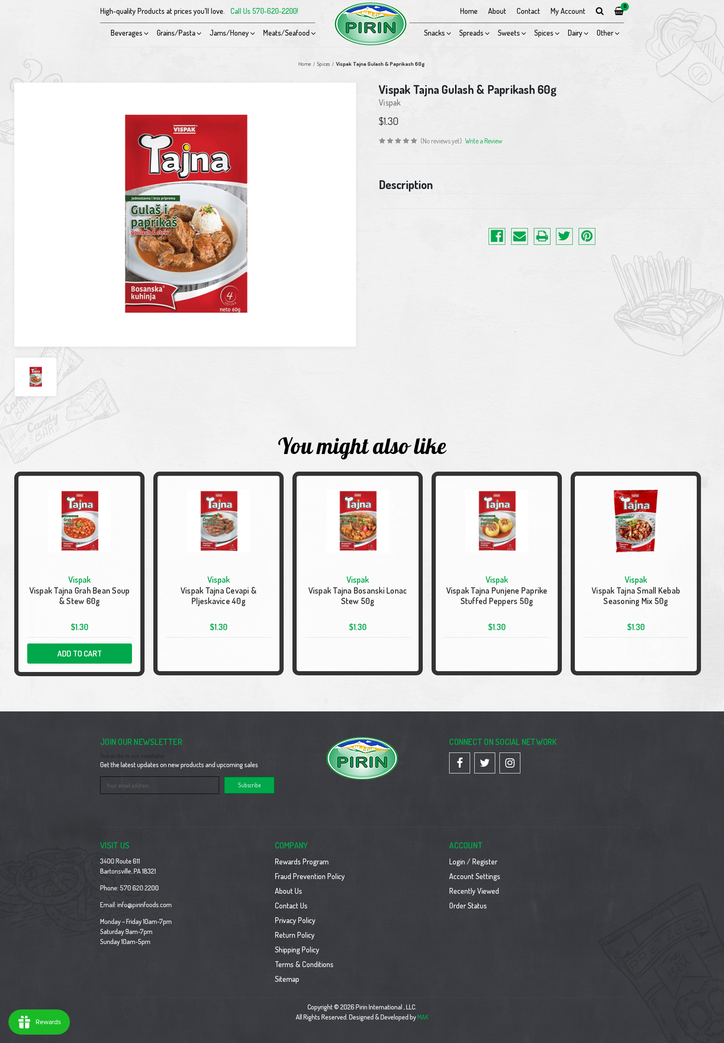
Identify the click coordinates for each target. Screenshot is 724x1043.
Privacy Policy (295, 920)
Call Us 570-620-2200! (264, 11)
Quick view (79, 573)
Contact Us (291, 905)
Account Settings (474, 876)
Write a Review (483, 141)
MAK (423, 1017)
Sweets (509, 32)
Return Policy (295, 934)
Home (469, 11)
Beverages (126, 32)
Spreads (471, 32)
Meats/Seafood (286, 32)
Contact (528, 11)
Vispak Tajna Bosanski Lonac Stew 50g (357, 595)
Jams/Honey (229, 32)
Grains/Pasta (176, 32)
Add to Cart (79, 653)
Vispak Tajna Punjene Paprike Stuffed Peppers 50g (497, 595)
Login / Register (473, 861)
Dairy (575, 32)
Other (605, 32)
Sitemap (287, 978)
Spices (543, 32)
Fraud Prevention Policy (310, 876)
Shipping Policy (297, 949)
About (497, 11)
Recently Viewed (474, 890)
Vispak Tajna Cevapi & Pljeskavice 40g (218, 595)
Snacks (434, 32)
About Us (288, 890)
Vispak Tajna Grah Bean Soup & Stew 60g (79, 595)
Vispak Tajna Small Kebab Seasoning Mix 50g (636, 595)
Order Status (468, 905)
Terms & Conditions (304, 964)
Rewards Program (301, 861)
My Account (568, 11)
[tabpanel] (79, 574)
